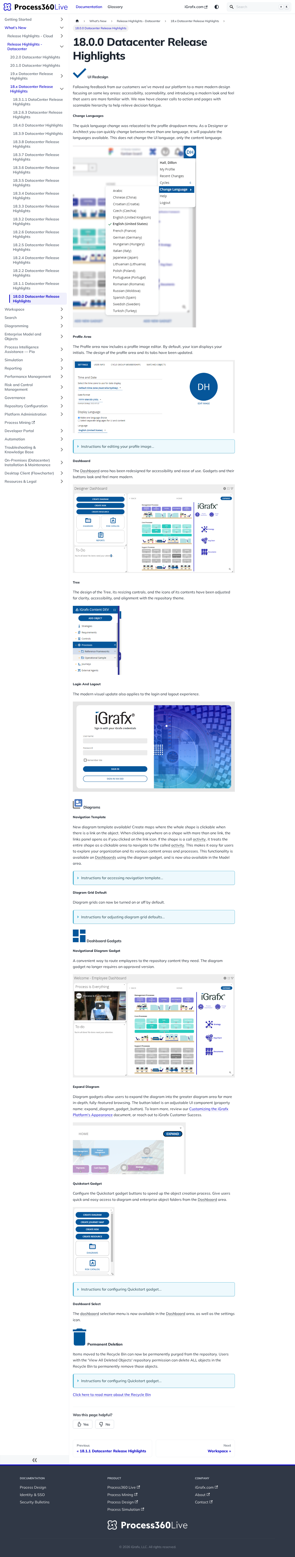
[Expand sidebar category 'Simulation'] (62, 360)
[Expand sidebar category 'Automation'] (62, 439)
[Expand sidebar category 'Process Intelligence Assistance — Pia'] (62, 349)
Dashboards (105, 857)
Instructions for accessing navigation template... (122, 877)
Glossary (115, 6)
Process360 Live (121, 1487)
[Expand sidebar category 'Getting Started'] (62, 19)
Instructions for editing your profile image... (117, 446)
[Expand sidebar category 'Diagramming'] (62, 325)
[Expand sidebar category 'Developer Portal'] (62, 430)
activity (199, 839)
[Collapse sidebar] (34, 1460)
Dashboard (90, 470)
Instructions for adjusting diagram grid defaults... (123, 917)
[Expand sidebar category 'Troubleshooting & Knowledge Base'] (62, 450)
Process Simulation (123, 1509)
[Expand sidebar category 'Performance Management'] (62, 376)
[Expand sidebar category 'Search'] (62, 317)
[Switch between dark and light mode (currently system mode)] (216, 7)
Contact (201, 1502)
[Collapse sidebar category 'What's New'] (62, 27)
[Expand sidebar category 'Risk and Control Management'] (62, 387)
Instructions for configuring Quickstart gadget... (121, 1289)
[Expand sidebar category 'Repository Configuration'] (62, 406)
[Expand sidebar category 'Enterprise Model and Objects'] (62, 336)
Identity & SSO (32, 1494)
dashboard (89, 1313)
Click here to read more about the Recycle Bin (112, 1394)
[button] (34, 462)
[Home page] (77, 21)
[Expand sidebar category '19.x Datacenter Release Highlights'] (62, 76)
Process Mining (120, 1494)
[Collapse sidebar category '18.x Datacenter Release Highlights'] (62, 89)
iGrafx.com (194, 6)
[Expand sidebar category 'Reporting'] (62, 368)
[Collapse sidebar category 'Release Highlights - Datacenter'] (62, 46)
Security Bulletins (35, 1502)
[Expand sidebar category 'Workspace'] (62, 309)
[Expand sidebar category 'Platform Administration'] (62, 414)
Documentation (89, 6)
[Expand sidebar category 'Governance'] (62, 397)
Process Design (33, 1487)
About (200, 1494)
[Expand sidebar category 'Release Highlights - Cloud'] (62, 36)
